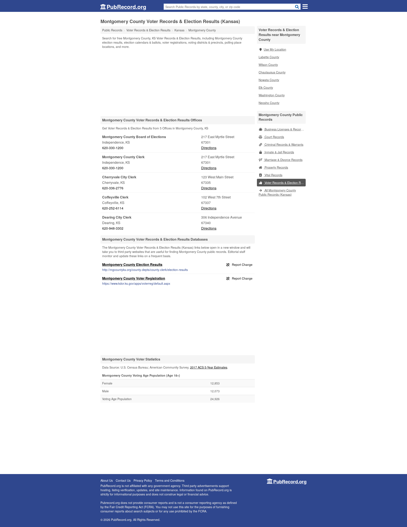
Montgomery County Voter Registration (133, 278)
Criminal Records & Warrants (283, 144)
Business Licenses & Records (284, 129)
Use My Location (275, 49)
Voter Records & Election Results (285, 182)
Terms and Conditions (169, 480)
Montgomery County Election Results (132, 264)
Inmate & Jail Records (279, 152)
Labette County (269, 57)
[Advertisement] (177, 82)
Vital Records (273, 175)
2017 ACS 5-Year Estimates (208, 367)
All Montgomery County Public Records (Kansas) (277, 192)
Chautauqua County (272, 72)
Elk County (266, 87)
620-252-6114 (112, 208)
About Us (106, 480)
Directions (208, 147)
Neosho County (269, 103)
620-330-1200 (112, 147)
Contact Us (123, 480)
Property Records (276, 167)
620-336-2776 (112, 188)
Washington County (272, 95)
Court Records (274, 137)
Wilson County (268, 64)
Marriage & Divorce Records (283, 160)
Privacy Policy (143, 480)
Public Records (112, 30)
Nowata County (269, 80)
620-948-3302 (112, 228)
